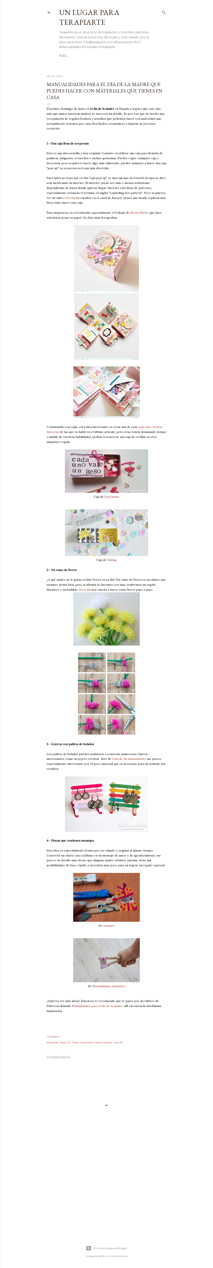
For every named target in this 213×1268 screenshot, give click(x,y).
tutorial (69, 198)
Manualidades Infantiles (109, 986)
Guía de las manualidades (129, 759)
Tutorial (118, 1042)
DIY (69, 1042)
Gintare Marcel (118, 1256)
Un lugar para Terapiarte (89, 17)
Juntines (109, 926)
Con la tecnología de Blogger (110, 1248)
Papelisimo (112, 497)
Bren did (85, 589)
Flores (75, 1042)
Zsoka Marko (139, 212)
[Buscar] (163, 11)
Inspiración (86, 1042)
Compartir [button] (53, 1036)
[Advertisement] (106, 1196)
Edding (112, 560)
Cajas (62, 1042)
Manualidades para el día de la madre (97, 1006)
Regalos (107, 1042)
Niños (98, 1042)
